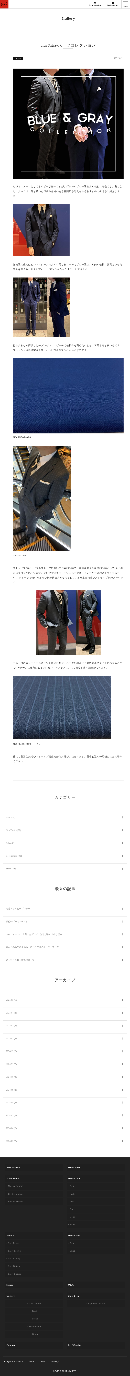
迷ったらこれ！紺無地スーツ (20, 960)
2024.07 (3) (11, 1115)
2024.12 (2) (11, 1051)
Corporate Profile (13, 1361)
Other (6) (10, 843)
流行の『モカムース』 (17, 921)
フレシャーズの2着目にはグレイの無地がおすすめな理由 (34, 934)
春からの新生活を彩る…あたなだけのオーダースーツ (32, 947)
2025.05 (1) (11, 1000)
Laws (42, 1361)
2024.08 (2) (11, 1102)
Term (31, 1361)
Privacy (55, 1361)
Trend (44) (11, 868)
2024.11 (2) (11, 1064)
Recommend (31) (14, 856)
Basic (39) (10, 817)
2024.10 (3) (11, 1077)
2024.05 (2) (11, 1141)
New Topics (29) (13, 830)
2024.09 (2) (11, 1090)
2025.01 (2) (11, 1038)
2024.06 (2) (11, 1128)
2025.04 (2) (11, 1012)
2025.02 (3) (11, 1025)
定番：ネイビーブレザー (18, 908)
